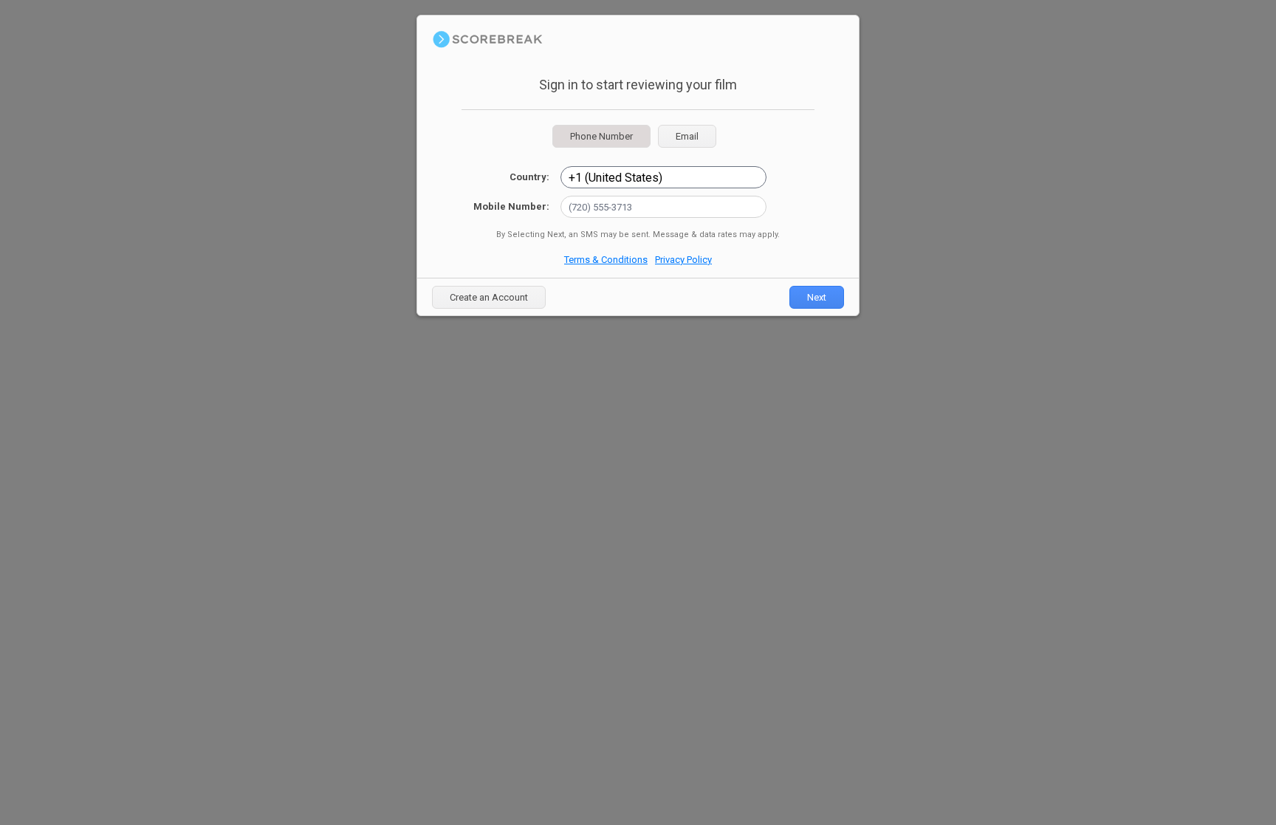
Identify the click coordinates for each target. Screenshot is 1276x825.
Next (816, 297)
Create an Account (489, 297)
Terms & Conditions (606, 259)
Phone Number (601, 136)
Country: (529, 176)
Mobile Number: (511, 206)
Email (687, 136)
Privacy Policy (683, 259)
